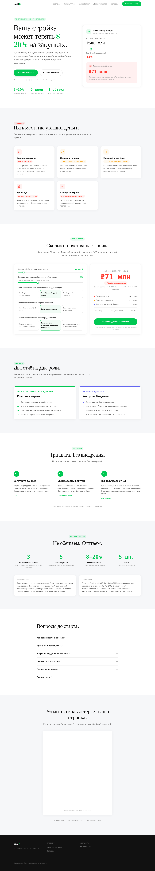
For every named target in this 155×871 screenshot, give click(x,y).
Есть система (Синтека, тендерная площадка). (49, 325)
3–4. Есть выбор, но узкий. (49, 294)
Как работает (84, 4)
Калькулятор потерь (55, 847)
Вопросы (114, 4)
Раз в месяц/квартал (49, 309)
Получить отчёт (24, 72)
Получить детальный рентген (115, 321)
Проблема (56, 4)
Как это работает (51, 72)
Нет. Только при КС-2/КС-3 (27, 309)
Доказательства (100, 4)
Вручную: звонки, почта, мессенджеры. (27, 325)
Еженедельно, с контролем (69, 309)
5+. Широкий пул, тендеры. (69, 294)
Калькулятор (69, 4)
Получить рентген (131, 4)
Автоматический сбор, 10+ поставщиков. (72, 325)
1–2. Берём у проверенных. (24, 294)
